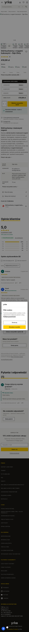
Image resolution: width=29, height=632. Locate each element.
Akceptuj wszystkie (14, 327)
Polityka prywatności (9, 316)
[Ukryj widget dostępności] (7, 627)
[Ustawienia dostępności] (3, 628)
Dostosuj (14, 322)
